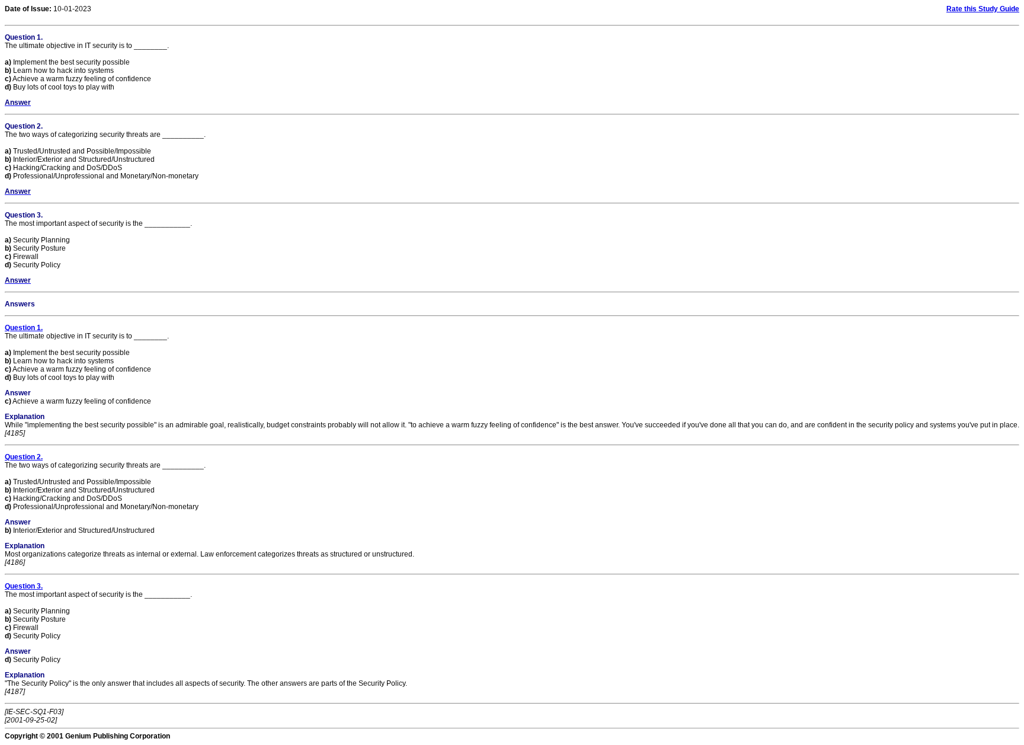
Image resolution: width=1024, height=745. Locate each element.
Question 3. (24, 586)
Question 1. (24, 328)
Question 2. (24, 457)
